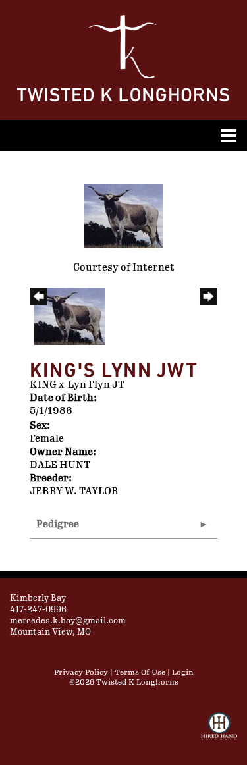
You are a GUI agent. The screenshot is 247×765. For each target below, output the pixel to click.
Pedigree (57, 524)
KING (43, 384)
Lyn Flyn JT (96, 384)
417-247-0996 (38, 609)
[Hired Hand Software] (219, 732)
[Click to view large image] (123, 215)
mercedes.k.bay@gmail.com (68, 620)
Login (183, 672)
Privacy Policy (81, 672)
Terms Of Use (140, 672)
